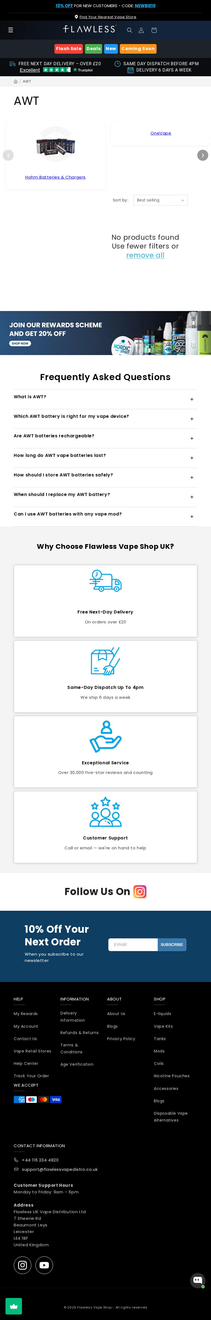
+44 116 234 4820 (40, 1160)
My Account (26, 1026)
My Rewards (26, 1013)
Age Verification (77, 1064)
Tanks (160, 1038)
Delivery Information (72, 1016)
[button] (130, 30)
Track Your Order (31, 1076)
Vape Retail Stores (32, 1051)
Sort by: (120, 200)
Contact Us (25, 1038)
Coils (159, 1063)
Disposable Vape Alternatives (171, 1117)
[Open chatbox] (198, 1280)
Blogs (112, 1026)
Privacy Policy (121, 1038)
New (111, 48)
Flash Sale (68, 48)
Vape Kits (163, 1026)
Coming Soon (138, 48)
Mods (159, 1051)
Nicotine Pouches (172, 1076)
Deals (94, 48)
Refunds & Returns (79, 1032)
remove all (145, 255)
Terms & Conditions (71, 1048)
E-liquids (162, 1013)
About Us (116, 1013)
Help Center (26, 1063)
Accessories (166, 1088)
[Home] (16, 81)
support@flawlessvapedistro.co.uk (60, 1169)
